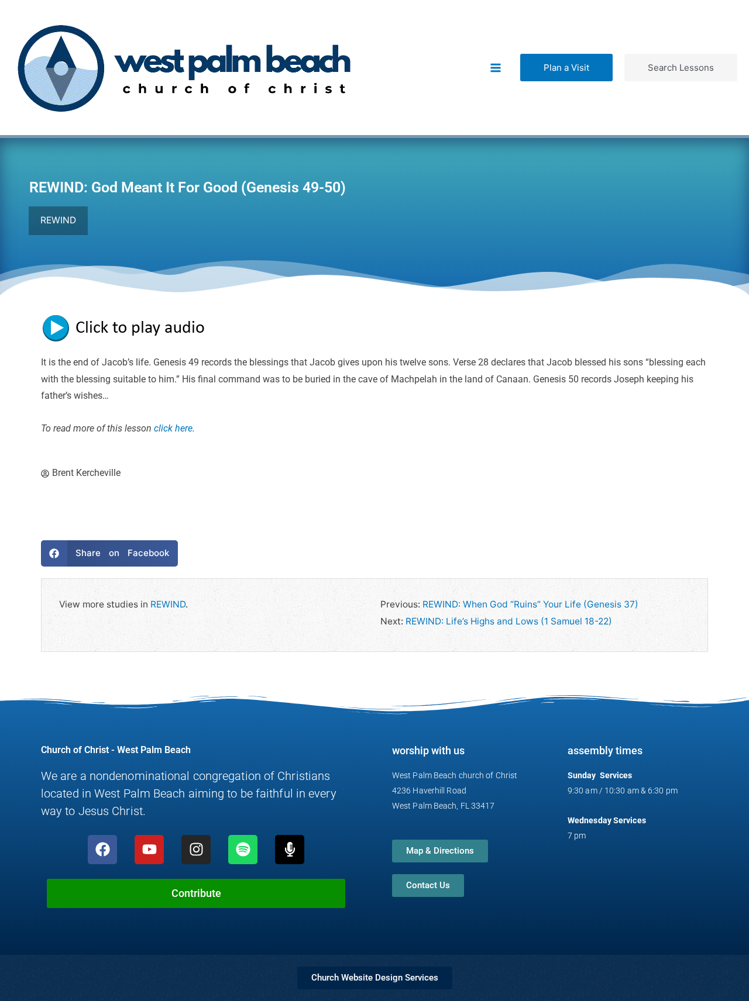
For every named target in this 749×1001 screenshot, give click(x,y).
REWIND (167, 604)
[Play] (129, 327)
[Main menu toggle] (496, 67)
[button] (566, 68)
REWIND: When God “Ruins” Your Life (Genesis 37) (530, 604)
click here (173, 428)
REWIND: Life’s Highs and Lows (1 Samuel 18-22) (509, 621)
